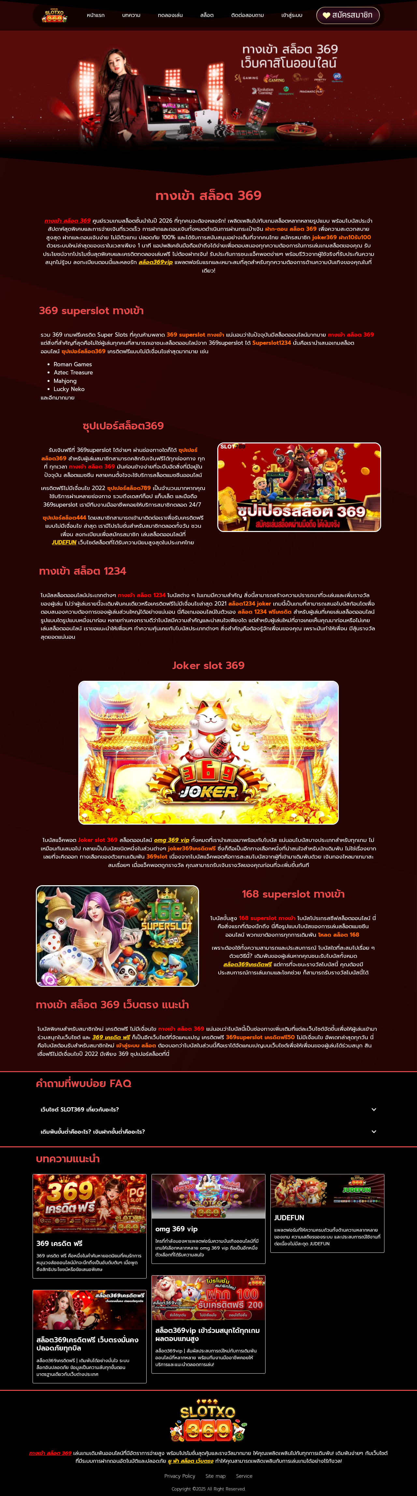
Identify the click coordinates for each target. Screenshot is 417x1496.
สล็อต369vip (156, 262)
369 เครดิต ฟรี (111, 1037)
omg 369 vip (171, 840)
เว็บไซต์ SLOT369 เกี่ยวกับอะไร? (80, 1109)
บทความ (131, 15)
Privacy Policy (180, 1476)
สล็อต (207, 15)
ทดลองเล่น (170, 15)
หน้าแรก (96, 15)
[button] (208, 1110)
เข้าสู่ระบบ (291, 15)
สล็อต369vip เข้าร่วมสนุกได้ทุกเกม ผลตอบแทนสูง (207, 1334)
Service (244, 1476)
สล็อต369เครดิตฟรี (247, 964)
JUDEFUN (64, 542)
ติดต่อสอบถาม (247, 15)
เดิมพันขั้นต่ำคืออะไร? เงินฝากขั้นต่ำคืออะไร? (93, 1131)
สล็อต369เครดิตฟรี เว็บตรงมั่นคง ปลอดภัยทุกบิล (87, 1344)
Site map (216, 1476)
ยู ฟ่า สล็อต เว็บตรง (190, 1461)
